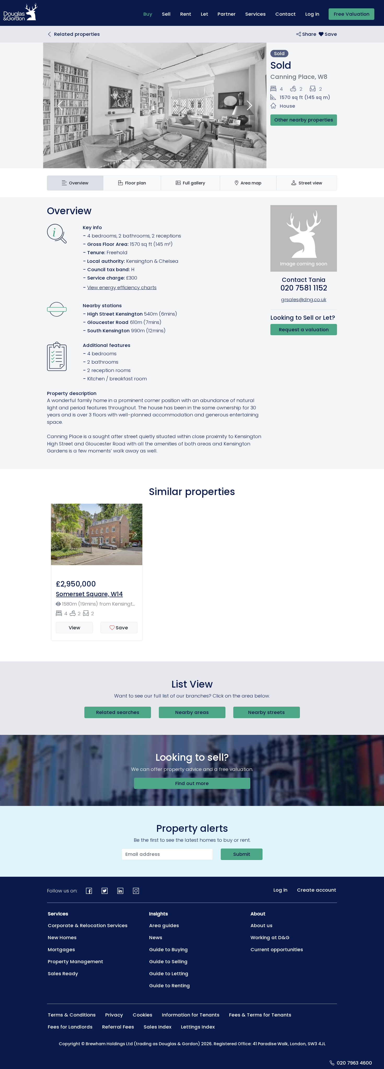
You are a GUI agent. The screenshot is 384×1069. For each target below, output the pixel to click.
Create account (316, 890)
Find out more (192, 783)
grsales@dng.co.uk (303, 299)
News (155, 937)
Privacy (114, 1015)
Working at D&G (270, 937)
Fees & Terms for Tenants (260, 1015)
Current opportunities (277, 949)
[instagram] (136, 891)
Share (308, 34)
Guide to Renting (169, 985)
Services (255, 14)
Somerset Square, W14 (89, 594)
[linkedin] (120, 891)
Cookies (142, 1015)
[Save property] (328, 34)
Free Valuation (351, 14)
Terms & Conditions (72, 1015)
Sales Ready (63, 973)
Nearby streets (266, 712)
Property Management (75, 961)
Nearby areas (192, 712)
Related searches (117, 712)
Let (204, 14)
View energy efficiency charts (121, 287)
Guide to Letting (168, 973)
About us (261, 925)
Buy (150, 13)
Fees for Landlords (70, 1027)
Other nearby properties (303, 120)
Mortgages (61, 949)
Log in (312, 14)
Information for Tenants (190, 1015)
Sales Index (157, 1027)
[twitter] (105, 891)
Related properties (77, 34)
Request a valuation (304, 329)
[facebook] (89, 891)
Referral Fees (118, 1027)
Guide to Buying (168, 949)
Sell (166, 14)
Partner (227, 14)
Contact (285, 14)
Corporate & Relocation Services (87, 925)
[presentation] (75, 183)
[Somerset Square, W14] (96, 537)
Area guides (164, 925)
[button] (60, 105)
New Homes (62, 937)
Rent (185, 14)
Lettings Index (198, 1027)
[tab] (75, 183)
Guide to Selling (168, 961)
